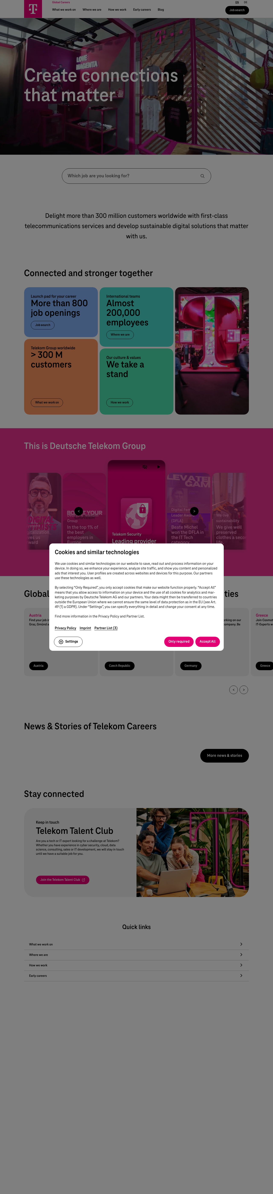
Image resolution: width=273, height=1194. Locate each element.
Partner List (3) (106, 628)
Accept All (208, 641)
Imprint (85, 628)
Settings (71, 641)
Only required (178, 641)
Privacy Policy (65, 628)
